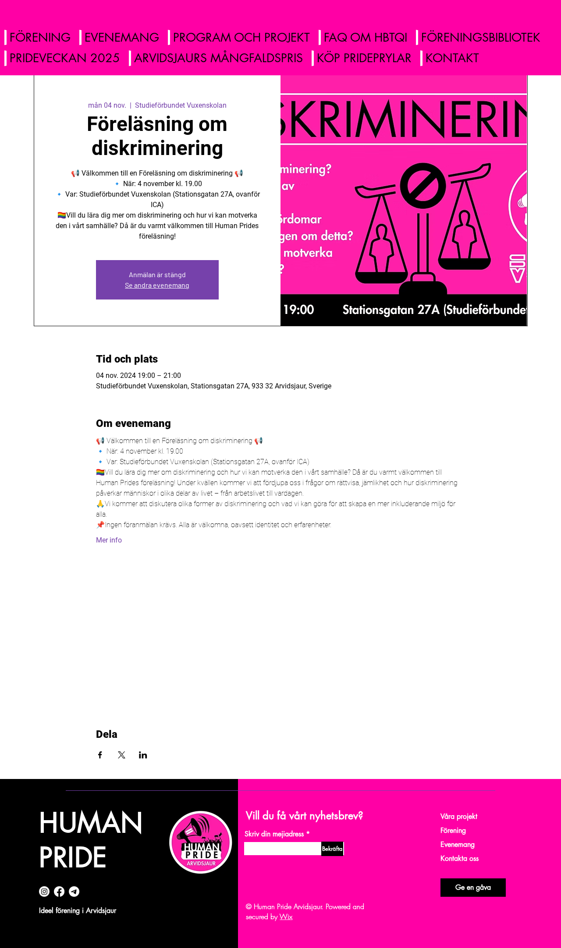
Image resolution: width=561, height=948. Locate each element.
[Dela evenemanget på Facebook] (100, 754)
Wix (286, 916)
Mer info (109, 540)
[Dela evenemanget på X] (121, 754)
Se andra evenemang (157, 285)
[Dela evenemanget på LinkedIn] (143, 754)
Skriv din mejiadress (274, 834)
